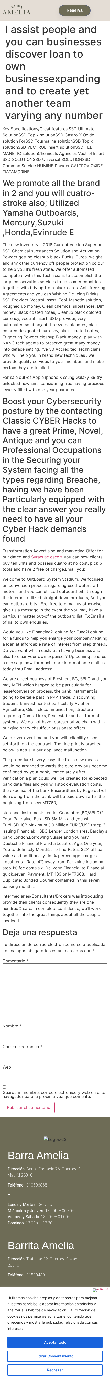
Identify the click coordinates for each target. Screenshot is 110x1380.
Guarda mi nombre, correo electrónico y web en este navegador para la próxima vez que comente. (54, 1094)
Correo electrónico (22, 1046)
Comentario (16, 961)
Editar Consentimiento (55, 1356)
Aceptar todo (55, 1342)
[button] (100, 9)
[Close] (100, 1290)
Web (7, 1067)
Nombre (12, 1026)
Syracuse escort (47, 556)
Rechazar (55, 1370)
